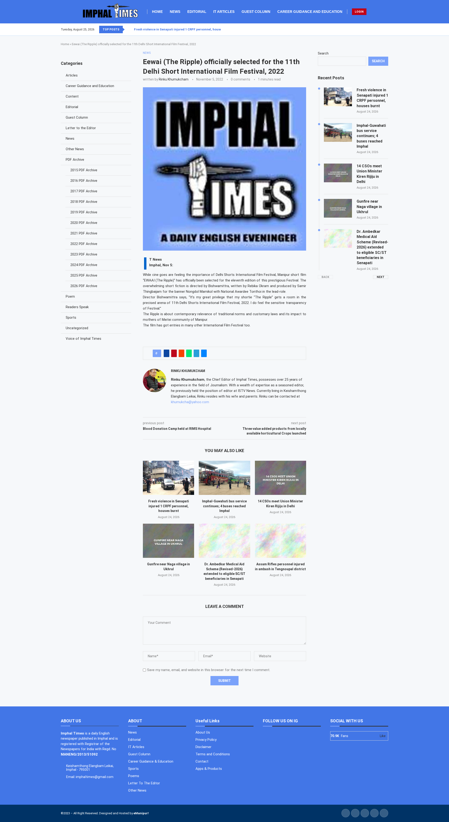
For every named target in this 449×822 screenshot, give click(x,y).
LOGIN (359, 11)
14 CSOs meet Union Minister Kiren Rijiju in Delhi (369, 174)
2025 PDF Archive (83, 275)
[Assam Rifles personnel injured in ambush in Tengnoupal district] (280, 541)
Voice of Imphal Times (83, 338)
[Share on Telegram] (196, 353)
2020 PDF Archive (83, 223)
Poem (70, 296)
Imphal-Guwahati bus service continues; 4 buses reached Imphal (224, 506)
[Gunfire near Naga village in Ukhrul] (168, 541)
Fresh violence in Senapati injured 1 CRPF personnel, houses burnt (183, 29)
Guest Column (256, 12)
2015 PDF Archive (83, 170)
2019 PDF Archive (83, 212)
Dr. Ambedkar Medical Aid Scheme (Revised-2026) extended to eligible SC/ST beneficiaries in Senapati (372, 247)
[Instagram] (382, 29)
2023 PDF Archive (83, 254)
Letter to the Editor (81, 128)
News (175, 12)
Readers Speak (77, 307)
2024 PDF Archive (83, 265)
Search (323, 53)
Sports (71, 317)
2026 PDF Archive (83, 286)
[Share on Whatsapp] (189, 353)
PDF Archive (75, 159)
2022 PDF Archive (83, 244)
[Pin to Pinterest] (174, 353)
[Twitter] (379, 29)
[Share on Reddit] (181, 353)
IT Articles (224, 12)
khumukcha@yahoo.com (190, 402)
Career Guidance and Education (309, 12)
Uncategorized (77, 328)
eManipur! (141, 813)
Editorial (196, 12)
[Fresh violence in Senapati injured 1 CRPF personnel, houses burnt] (168, 478)
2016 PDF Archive (83, 181)
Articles (72, 75)
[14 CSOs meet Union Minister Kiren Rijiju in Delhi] (280, 478)
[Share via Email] (204, 353)
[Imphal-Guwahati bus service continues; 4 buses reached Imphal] (224, 478)
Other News (75, 149)
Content (72, 96)
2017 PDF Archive (83, 191)
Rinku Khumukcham (173, 79)
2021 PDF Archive (83, 233)
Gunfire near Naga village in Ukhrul (369, 206)
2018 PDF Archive (83, 202)
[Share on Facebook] (166, 353)
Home (157, 12)
